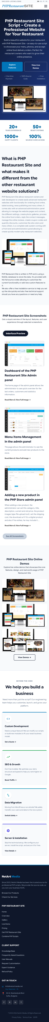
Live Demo (6, 924)
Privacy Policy (16, 1017)
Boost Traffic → (11, 780)
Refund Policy (7, 971)
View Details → (10, 851)
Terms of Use (27, 1017)
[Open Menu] (45, 6)
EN (38, 1)
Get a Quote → (10, 742)
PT (43, 1)
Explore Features (12, 66)
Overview (6, 916)
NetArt (11, 876)
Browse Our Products (10, 893)
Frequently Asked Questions (13, 955)
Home (4, 912)
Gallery (4, 920)
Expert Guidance (8, 967)
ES (41, 1)
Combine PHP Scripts (10, 936)
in (15, 1002)
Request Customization (11, 963)
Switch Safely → (11, 815)
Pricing (4, 928)
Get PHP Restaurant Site (11, 932)
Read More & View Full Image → (18, 400)
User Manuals (7, 959)
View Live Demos (36, 66)
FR (46, 1)
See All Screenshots (14, 536)
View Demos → (24, 657)
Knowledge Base (8, 951)
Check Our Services (9, 897)
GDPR (35, 1017)
